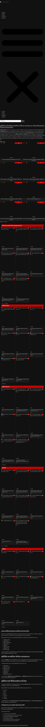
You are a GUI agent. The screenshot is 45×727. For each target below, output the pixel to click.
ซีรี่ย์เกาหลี (4, 16)
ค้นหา (23, 121)
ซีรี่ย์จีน (3, 14)
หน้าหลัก (3, 12)
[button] (22, 65)
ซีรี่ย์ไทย (3, 15)
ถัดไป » (7, 303)
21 (5, 303)
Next (6, 221)
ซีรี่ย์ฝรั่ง (3, 18)
